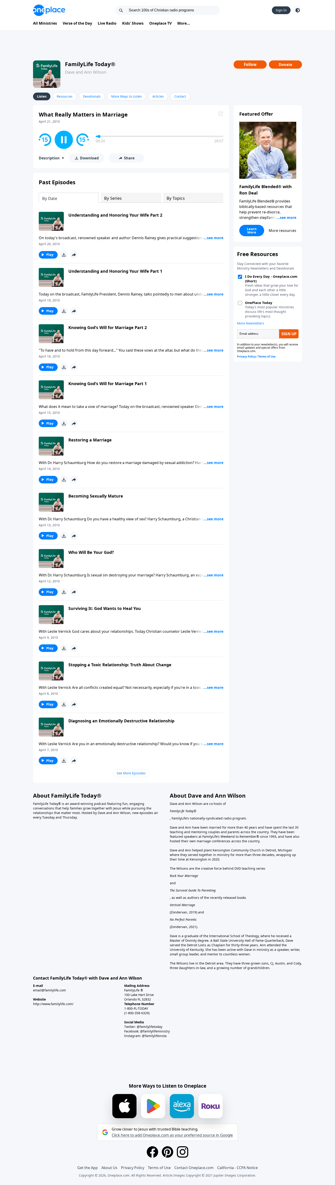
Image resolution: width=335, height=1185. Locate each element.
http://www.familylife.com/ (53, 1004)
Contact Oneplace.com (194, 1167)
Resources (64, 96)
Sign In (281, 10)
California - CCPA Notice (237, 1167)
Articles (158, 96)
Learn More (252, 230)
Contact (180, 96)
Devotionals (92, 96)
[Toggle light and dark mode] (297, 10)
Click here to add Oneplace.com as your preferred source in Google (172, 1135)
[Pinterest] (167, 1152)
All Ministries (45, 23)
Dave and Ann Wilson (85, 72)
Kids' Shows (133, 23)
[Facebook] (152, 1152)
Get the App (87, 1167)
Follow (250, 64)
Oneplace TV (160, 23)
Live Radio (107, 23)
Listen (41, 96)
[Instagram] (182, 1152)
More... (183, 23)
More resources (282, 230)
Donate (285, 64)
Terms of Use (159, 1167)
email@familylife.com (49, 990)
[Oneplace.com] (49, 10)
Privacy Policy (132, 1167)
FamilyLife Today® (90, 64)
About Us (109, 1167)
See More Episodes (131, 773)
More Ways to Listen (126, 96)
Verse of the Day (77, 23)
